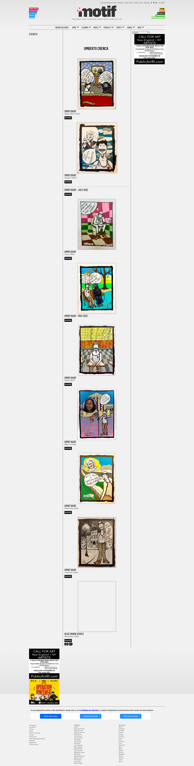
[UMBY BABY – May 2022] (96, 286)
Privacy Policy (33, 744)
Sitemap (31, 740)
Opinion (33, 13)
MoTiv (120, 761)
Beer (162, 11)
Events (119, 27)
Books (121, 727)
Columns (85, 27)
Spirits (161, 13)
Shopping (121, 754)
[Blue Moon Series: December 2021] (96, 604)
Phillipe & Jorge (79, 752)
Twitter (154, 2)
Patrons (120, 3)
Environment (158, 18)
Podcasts (107, 27)
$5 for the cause (50, 716)
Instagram (156, 2)
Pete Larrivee (78, 750)
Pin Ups (121, 752)
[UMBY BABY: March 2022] (96, 412)
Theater (33, 11)
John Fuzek (77, 741)
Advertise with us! (34, 733)
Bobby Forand (78, 730)
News (32, 17)
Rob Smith (77, 754)
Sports (121, 756)
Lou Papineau (78, 745)
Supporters (32, 742)
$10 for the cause (91, 716)
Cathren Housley (79, 732)
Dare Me (121, 736)
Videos (95, 27)
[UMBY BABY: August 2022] (96, 145)
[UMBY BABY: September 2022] (96, 82)
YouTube (161, 3)
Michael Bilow (78, 763)
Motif (97, 12)
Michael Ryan (78, 749)
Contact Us (32, 737)
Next (70, 644)
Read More (68, 118)
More (139, 27)
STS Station (77, 759)
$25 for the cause (131, 716)
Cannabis (160, 15)
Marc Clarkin (78, 747)
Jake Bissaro (78, 736)
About (31, 731)
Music (32, 15)
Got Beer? (122, 745)
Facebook (151, 2)
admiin (76, 727)
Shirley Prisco (78, 758)
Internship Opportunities (37, 738)
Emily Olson (77, 734)
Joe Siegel (77, 739)
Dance (121, 734)
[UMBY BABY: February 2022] (96, 476)
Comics (129, 27)
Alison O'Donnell (79, 729)
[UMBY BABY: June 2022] (96, 222)
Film (120, 739)
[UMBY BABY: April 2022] (96, 348)
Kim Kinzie (77, 743)
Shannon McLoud (79, 756)
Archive (147, 3)
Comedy (121, 730)
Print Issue (138, 3)
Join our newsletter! (108, 3)
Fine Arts (34, 9)
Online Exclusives (62, 27)
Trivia (120, 759)
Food (162, 9)
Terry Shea (77, 761)
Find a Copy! (128, 3)
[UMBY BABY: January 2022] (96, 540)
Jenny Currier (78, 738)
